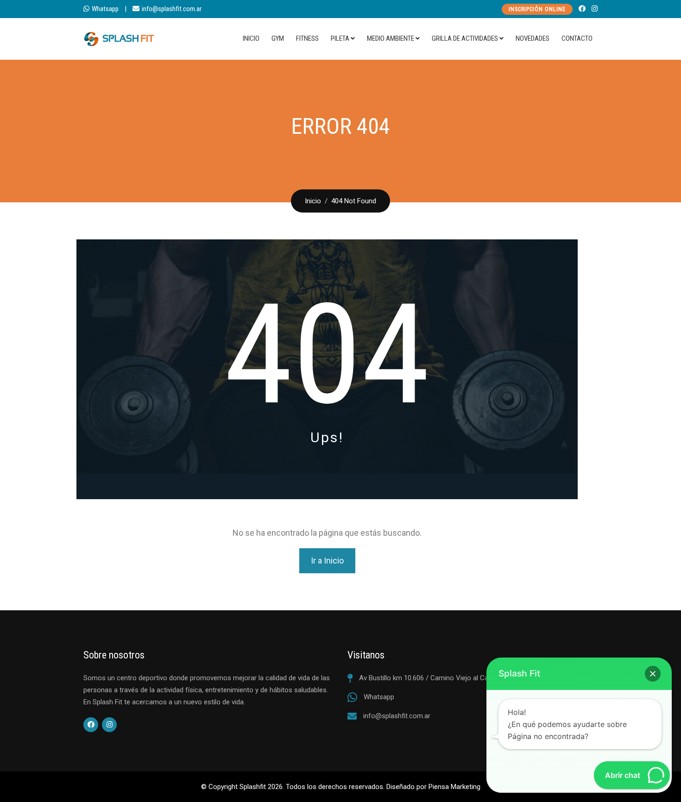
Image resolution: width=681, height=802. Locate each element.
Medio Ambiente (390, 38)
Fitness (307, 38)
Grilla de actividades (465, 38)
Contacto (577, 38)
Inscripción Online (537, 9)
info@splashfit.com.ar (172, 9)
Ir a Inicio (327, 560)
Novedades (532, 38)
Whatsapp (105, 9)
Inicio (251, 38)
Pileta (340, 38)
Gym (277, 38)
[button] (653, 674)
